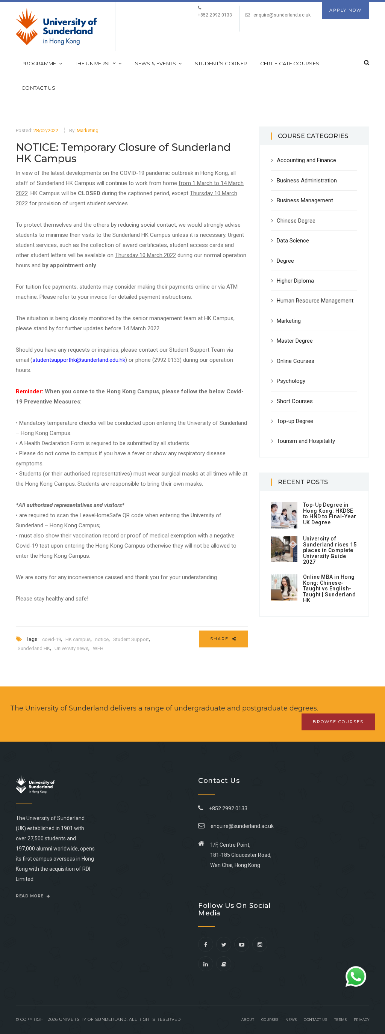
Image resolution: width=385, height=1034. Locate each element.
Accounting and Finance (306, 160)
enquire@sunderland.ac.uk (282, 15)
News (291, 1019)
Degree (285, 260)
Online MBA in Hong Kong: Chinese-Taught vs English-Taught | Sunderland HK (329, 588)
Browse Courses (338, 721)
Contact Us (38, 88)
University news (71, 648)
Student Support (131, 639)
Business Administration (307, 180)
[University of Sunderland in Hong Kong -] (56, 26)
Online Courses (295, 361)
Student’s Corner (221, 63)
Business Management (305, 200)
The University (95, 63)
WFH (98, 648)
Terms (340, 1019)
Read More (30, 896)
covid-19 (51, 639)
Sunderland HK (34, 648)
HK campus (78, 639)
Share (220, 638)
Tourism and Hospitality (306, 441)
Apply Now (345, 10)
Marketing (88, 130)
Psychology (291, 381)
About (248, 1019)
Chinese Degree (296, 220)
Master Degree (295, 340)
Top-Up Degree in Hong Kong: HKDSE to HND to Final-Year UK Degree (329, 513)
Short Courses (295, 401)
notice (102, 639)
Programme (38, 63)
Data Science (293, 240)
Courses (270, 1019)
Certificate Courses (290, 63)
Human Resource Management (315, 300)
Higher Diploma (295, 280)
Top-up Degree (295, 421)
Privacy (362, 1019)
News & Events (155, 63)
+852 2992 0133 (227, 808)
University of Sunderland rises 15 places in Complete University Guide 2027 (330, 550)
